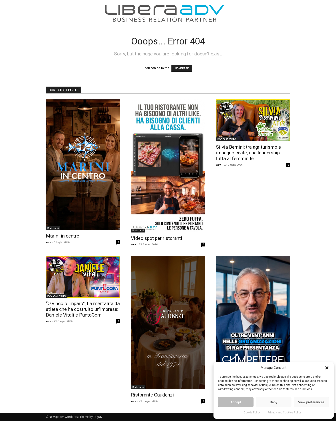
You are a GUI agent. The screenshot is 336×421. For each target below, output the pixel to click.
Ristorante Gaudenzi (152, 395)
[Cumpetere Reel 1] (253, 322)
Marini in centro (62, 236)
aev (48, 242)
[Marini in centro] (83, 164)
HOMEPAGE (182, 68)
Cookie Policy (252, 412)
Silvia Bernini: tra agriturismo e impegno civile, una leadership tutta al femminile (248, 152)
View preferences (311, 402)
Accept (235, 402)
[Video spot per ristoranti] (168, 165)
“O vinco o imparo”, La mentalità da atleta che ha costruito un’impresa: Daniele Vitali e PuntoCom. (83, 309)
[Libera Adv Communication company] (164, 13)
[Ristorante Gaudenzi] (168, 322)
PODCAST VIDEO (226, 139)
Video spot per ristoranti (156, 238)
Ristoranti (53, 228)
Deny (273, 402)
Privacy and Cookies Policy (284, 412)
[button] (327, 368)
